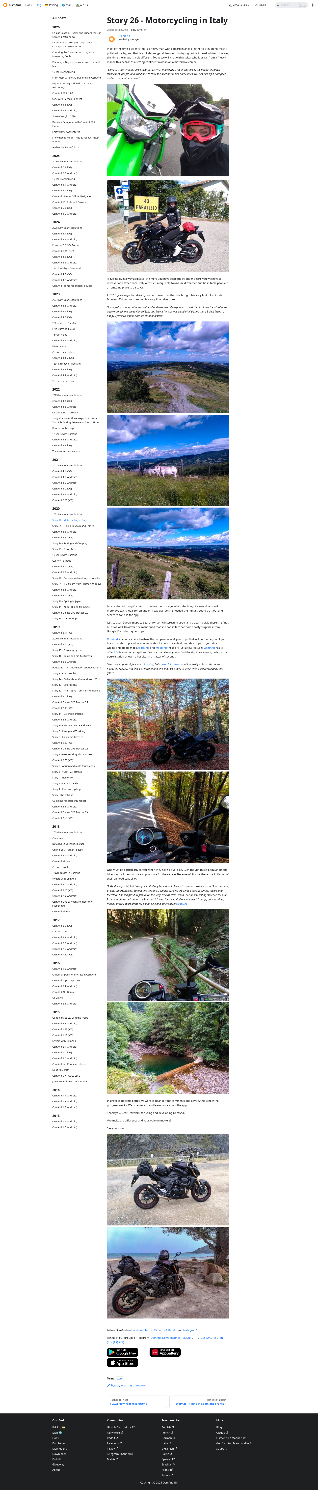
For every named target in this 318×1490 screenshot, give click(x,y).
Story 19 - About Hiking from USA (71, 606)
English (166, 1427)
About (56, 1470)
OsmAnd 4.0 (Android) (64, 482)
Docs (28, 5)
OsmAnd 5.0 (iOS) (62, 207)
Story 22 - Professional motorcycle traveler (76, 578)
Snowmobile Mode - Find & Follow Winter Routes (75, 139)
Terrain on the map (63, 381)
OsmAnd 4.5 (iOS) (62, 317)
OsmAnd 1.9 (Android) (64, 1095)
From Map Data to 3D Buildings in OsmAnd (76, 77)
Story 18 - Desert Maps (65, 618)
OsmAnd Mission (61, 861)
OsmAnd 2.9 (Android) (64, 895)
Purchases (58, 1443)
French (166, 1432)
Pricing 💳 (58, 1427)
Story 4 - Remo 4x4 (62, 777)
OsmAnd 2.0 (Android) (64, 1058)
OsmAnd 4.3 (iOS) (62, 400)
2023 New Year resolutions (67, 395)
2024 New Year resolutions (67, 299)
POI (116, 652)
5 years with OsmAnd (64, 1040)
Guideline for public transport (69, 800)
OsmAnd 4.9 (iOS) (62, 233)
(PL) (109, 1342)
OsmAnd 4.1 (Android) (64, 477)
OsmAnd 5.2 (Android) (64, 173)
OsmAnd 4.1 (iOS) (62, 471)
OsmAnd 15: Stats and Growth (69, 202)
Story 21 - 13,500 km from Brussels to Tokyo (77, 583)
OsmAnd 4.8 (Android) (64, 262)
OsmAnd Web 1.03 (62, 93)
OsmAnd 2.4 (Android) (64, 986)
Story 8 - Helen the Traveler (67, 737)
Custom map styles (63, 352)
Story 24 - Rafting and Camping (69, 543)
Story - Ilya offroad (62, 795)
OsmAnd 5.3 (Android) (64, 110)
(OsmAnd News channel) (165, 1338)
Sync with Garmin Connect (67, 98)
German (167, 1438)
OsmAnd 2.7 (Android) (64, 943)
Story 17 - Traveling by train (67, 650)
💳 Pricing (51, 5)
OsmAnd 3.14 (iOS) (62, 566)
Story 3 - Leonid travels (65, 783)
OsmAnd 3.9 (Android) (64, 494)
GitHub (258, 5)
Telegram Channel (118, 1454)
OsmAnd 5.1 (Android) (64, 184)
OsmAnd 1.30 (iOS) (62, 954)
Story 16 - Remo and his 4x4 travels (72, 656)
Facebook (137, 1330)
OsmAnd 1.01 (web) (63, 251)
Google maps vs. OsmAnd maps (70, 1017)
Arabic (166, 1470)
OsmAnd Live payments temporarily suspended (72, 903)
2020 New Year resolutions (67, 638)
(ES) (215, 1338)
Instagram (189, 1330)
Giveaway (57, 838)
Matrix (111, 1459)
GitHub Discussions (119, 1427)
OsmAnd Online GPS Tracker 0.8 (70, 612)
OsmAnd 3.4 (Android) (64, 719)
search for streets (172, 664)
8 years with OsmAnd (64, 878)
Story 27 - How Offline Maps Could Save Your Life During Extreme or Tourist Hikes (75, 420)
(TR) (121, 1342)
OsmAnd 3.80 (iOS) (62, 537)
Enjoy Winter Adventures (66, 131)
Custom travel (60, 867)
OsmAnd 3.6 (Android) (64, 589)
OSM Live (57, 997)
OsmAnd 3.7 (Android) (64, 572)
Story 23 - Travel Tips (64, 549)
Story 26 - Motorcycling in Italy (69, 520)
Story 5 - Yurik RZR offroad (67, 771)
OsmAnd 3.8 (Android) (64, 531)
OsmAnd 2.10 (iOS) (62, 890)
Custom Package (61, 560)
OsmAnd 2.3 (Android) (64, 1003)
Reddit (172, 1330)
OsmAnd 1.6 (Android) (64, 1127)
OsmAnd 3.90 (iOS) (62, 500)
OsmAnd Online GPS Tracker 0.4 (70, 812)
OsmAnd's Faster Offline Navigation (72, 196)
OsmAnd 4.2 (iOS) (62, 445)
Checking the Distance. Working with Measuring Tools (73, 54)
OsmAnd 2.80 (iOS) (62, 742)
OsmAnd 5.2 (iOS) (62, 167)
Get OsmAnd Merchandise (232, 1443)
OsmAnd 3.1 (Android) (64, 855)
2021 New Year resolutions (67, 514)
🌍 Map (67, 5)
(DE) (202, 1338)
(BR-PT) (223, 1338)
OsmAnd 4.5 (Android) (64, 340)
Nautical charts (60, 1069)
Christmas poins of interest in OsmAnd (74, 974)
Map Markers (59, 931)
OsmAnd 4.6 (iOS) (62, 311)
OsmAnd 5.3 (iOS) (62, 104)
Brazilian (167, 1464)
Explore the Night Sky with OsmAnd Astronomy (72, 85)
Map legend (59, 1448)
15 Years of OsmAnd (63, 178)
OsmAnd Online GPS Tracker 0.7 (70, 702)
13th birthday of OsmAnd (66, 363)
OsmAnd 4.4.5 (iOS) (63, 357)
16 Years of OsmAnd (63, 71)
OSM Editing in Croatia (65, 412)
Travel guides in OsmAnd (66, 872)
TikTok (149, 1330)
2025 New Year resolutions (67, 227)
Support (221, 1448)
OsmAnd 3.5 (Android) (64, 661)
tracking (143, 648)
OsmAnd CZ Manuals (229, 1438)
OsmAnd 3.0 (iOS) (62, 696)
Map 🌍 (57, 1432)
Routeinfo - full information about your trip (76, 667)
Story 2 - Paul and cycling (66, 789)
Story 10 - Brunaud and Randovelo (71, 725)
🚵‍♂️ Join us (82, 5)
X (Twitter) (160, 1330)
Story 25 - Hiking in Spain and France (73, 525)
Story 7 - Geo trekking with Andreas (72, 754)
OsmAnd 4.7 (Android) (64, 280)
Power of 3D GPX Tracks (65, 245)
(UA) (208, 1338)
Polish (165, 1454)
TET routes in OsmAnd (64, 323)
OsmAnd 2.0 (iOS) (62, 925)
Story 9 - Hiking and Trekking (68, 731)
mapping (161, 648)
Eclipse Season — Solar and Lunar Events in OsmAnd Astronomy (76, 34)
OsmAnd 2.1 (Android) (64, 1046)
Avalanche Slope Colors (65, 147)
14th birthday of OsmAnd (66, 268)
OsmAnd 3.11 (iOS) (62, 632)
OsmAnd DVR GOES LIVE (66, 1075)
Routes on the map (63, 428)
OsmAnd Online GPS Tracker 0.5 (70, 748)
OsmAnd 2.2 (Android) (64, 1023)
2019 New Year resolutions (67, 832)
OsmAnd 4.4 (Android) (64, 375)
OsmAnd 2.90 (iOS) (62, 708)
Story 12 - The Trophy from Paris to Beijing (76, 690)
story (119, 1378)
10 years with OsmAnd (64, 554)
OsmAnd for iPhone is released (69, 1064)
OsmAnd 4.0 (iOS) (62, 488)
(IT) (190, 1338)
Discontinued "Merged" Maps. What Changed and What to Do (72, 44)
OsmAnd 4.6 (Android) (64, 305)
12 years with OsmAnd (64, 433)
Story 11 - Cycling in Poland (67, 713)
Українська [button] (240, 5)
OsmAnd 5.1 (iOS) (62, 190)
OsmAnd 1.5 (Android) (64, 1121)
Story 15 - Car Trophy (64, 673)
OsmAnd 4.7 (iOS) (62, 274)
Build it (56, 1459)
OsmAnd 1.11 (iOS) (62, 1035)
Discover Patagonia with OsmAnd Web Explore (74, 124)
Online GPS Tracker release (67, 849)
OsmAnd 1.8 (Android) (64, 1101)
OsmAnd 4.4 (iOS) (62, 369)
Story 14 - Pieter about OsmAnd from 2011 (76, 679)
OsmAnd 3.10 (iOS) (62, 644)
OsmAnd (112, 639)
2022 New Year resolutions (67, 465)
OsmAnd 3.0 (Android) (64, 884)
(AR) (115, 1342)
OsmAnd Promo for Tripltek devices (72, 285)
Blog (38, 5)
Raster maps (59, 346)
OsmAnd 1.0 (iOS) (62, 1052)
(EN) (184, 1338)
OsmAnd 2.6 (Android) (64, 948)
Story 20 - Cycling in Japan (66, 601)
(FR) (196, 1338)
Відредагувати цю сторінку (128, 1385)
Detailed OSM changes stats (68, 843)
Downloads (59, 1454)
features (182, 904)
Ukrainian (168, 1448)
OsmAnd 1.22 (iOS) (62, 1029)
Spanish (167, 1459)
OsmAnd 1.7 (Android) (64, 1107)
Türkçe (166, 1475)
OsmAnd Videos (61, 911)
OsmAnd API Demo (63, 992)
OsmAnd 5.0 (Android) (64, 213)
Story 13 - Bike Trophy (64, 685)
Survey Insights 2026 (64, 116)
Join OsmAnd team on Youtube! (69, 1081)
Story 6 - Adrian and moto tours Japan (73, 766)
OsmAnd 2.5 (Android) (64, 968)
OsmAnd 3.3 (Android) (64, 806)
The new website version (66, 451)
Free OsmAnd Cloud (63, 328)
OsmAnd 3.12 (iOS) (62, 595)
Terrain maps (59, 334)
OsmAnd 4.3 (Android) (64, 406)
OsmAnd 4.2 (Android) (64, 439)
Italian (165, 1443)
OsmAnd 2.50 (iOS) (62, 818)
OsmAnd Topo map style (66, 980)
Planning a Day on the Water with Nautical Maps (76, 64)
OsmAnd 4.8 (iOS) (62, 256)
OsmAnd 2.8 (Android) (64, 937)
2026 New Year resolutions (67, 161)
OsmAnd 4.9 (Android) (64, 239)
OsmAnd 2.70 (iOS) (62, 760)
